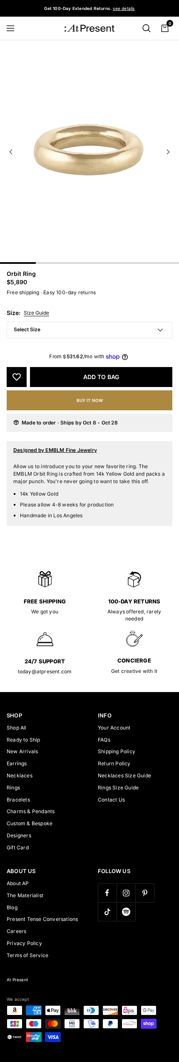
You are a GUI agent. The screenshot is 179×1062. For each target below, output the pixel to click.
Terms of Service (27, 955)
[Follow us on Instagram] (126, 892)
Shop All (17, 728)
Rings (13, 787)
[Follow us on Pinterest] (144, 892)
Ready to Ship (23, 740)
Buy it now (90, 400)
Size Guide (36, 313)
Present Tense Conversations (42, 919)
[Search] (146, 28)
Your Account (114, 728)
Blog (12, 907)
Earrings (17, 763)
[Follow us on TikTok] (107, 911)
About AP (18, 883)
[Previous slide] (11, 152)
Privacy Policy (24, 943)
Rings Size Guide (118, 787)
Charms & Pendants (31, 811)
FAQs (104, 740)
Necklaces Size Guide (124, 775)
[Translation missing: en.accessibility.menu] (14, 28)
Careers (16, 931)
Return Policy (114, 763)
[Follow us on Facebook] (107, 892)
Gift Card (18, 847)
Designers (19, 835)
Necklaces (19, 775)
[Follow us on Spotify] (126, 911)
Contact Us (111, 799)
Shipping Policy (116, 751)
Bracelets (18, 799)
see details (123, 8)
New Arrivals (22, 751)
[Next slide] (168, 152)
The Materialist (25, 895)
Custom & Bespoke (29, 823)
